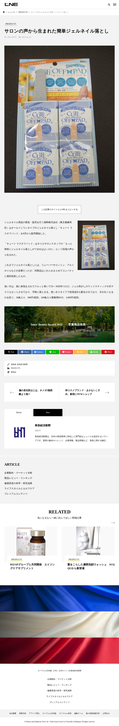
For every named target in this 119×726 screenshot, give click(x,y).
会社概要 (12, 713)
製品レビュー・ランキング (18, 478)
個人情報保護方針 (93, 713)
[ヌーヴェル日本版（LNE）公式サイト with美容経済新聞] (11, 4)
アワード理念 (34, 713)
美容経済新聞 (22, 364)
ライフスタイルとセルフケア (19, 488)
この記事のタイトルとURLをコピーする (59, 209)
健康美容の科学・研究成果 (18, 483)
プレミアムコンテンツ (16, 493)
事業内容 (22, 713)
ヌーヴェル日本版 (49, 713)
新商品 (13, 372)
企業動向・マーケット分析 (18, 473)
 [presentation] (113, 523)
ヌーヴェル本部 (65, 713)
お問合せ (106, 713)
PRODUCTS (15, 368)
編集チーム (78, 713)
